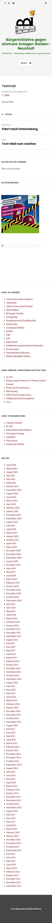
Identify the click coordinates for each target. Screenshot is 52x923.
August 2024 (12, 493)
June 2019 (11, 568)
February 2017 (13, 661)
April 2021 (11, 543)
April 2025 (11, 482)
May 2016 (10, 693)
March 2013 (11, 828)
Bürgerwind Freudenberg (17, 387)
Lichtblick (10, 437)
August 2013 (12, 811)
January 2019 (12, 586)
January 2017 (12, 664)
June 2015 (11, 732)
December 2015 (13, 711)
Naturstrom (11, 440)
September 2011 (13, 886)
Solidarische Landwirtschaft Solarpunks (24, 345)
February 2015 (13, 746)
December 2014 (13, 753)
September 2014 (13, 764)
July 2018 (10, 604)
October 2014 (12, 761)
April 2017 (11, 654)
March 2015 (11, 743)
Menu (24, 63)
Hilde (7, 95)
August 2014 (12, 768)
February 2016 (13, 704)
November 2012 (13, 843)
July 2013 (10, 814)
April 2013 (11, 825)
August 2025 (12, 472)
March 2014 (11, 786)
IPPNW (9, 331)
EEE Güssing (11, 391)
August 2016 (12, 682)
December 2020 (13, 550)
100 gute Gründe (14, 422)
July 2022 (10, 525)
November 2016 (13, 671)
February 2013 (13, 832)
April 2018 (11, 614)
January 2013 (12, 836)
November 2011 (13, 882)
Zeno (8, 402)
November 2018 (13, 593)
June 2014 (11, 775)
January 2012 (12, 875)
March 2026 (11, 468)
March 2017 (11, 657)
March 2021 (11, 547)
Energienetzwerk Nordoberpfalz (21, 320)
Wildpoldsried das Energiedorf (20, 398)
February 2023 (13, 507)
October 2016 (12, 675)
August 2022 (12, 522)
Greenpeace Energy (15, 433)
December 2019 (13, 564)
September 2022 (13, 518)
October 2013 (12, 803)
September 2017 (13, 636)
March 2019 (11, 579)
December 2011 (13, 878)
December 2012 (13, 839)
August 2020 (12, 561)
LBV (8, 338)
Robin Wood (11, 342)
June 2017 (11, 646)
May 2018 (10, 611)
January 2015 (12, 750)
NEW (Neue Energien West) (18, 394)
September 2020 (13, 557)
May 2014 (10, 778)
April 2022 (11, 529)
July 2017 (10, 643)
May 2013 (10, 821)
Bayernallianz (12, 309)
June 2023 (11, 504)
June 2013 (11, 818)
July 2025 (10, 475)
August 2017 (12, 639)
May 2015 (10, 736)
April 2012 (11, 864)
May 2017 (10, 650)
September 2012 (13, 850)
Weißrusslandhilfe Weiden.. (18, 356)
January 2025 (12, 486)
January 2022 (12, 536)
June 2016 (11, 689)
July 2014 (10, 771)
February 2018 (13, 621)
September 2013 (13, 807)
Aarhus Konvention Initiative (19, 299)
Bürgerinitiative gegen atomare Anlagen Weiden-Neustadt (26, 44)
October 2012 (12, 846)
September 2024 (13, 489)
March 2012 (11, 868)
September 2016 (13, 679)
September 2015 (13, 721)
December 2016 (13, 668)
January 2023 (12, 511)
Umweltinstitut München (17, 352)
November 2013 (13, 800)
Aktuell (8, 114)
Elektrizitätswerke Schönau (18, 429)
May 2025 (10, 479)
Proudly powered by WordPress (26, 909)
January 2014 (12, 793)
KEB (8, 334)
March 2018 (11, 618)
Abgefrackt (11, 302)
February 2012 (13, 871)
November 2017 (13, 632)
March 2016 (11, 700)
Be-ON (9, 377)
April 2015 (11, 739)
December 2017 (13, 629)
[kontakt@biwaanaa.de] (13, 3)
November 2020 (13, 554)
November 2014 (13, 757)
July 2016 (10, 686)
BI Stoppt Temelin (14, 313)
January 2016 (12, 707)
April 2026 (11, 464)
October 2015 (12, 718)
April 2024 (11, 497)
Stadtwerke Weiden (15, 444)
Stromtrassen (12, 349)
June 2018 (11, 607)
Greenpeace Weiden (15, 327)
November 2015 (13, 714)
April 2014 (11, 782)
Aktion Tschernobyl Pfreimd (19, 306)
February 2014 (13, 789)
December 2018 (13, 589)
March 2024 (11, 500)
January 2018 (12, 625)
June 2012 (11, 857)
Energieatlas (12, 317)
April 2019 (11, 575)
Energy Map (11, 324)
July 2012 (10, 853)
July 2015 (10, 729)
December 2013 (13, 796)
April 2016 (11, 696)
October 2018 (12, 596)
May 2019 (10, 572)
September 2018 (13, 600)
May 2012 (10, 861)
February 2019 (13, 582)
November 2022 (13, 514)
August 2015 (12, 725)
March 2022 (11, 532)
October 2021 (12, 539)
